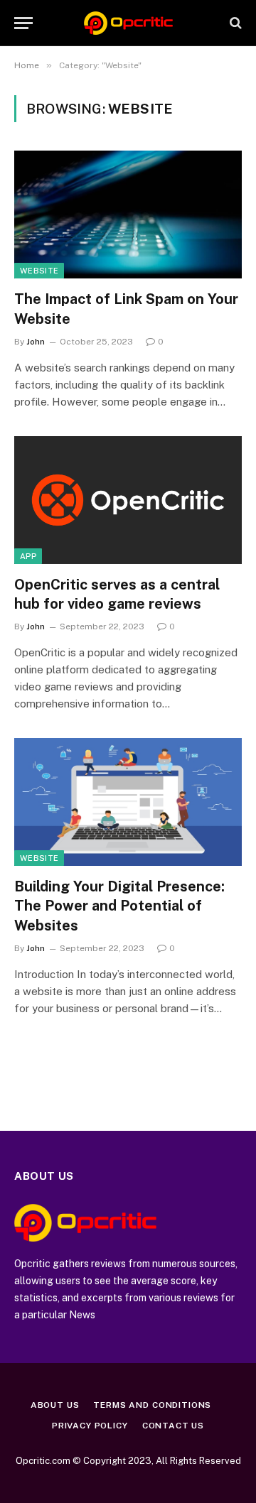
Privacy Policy (90, 1426)
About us (55, 1405)
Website (39, 270)
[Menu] (23, 23)
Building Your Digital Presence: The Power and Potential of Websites (119, 905)
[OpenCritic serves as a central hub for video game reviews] (128, 500)
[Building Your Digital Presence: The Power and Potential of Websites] (128, 802)
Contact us (173, 1426)
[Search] (234, 23)
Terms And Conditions (152, 1405)
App (28, 556)
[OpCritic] (128, 23)
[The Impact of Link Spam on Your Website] (128, 214)
